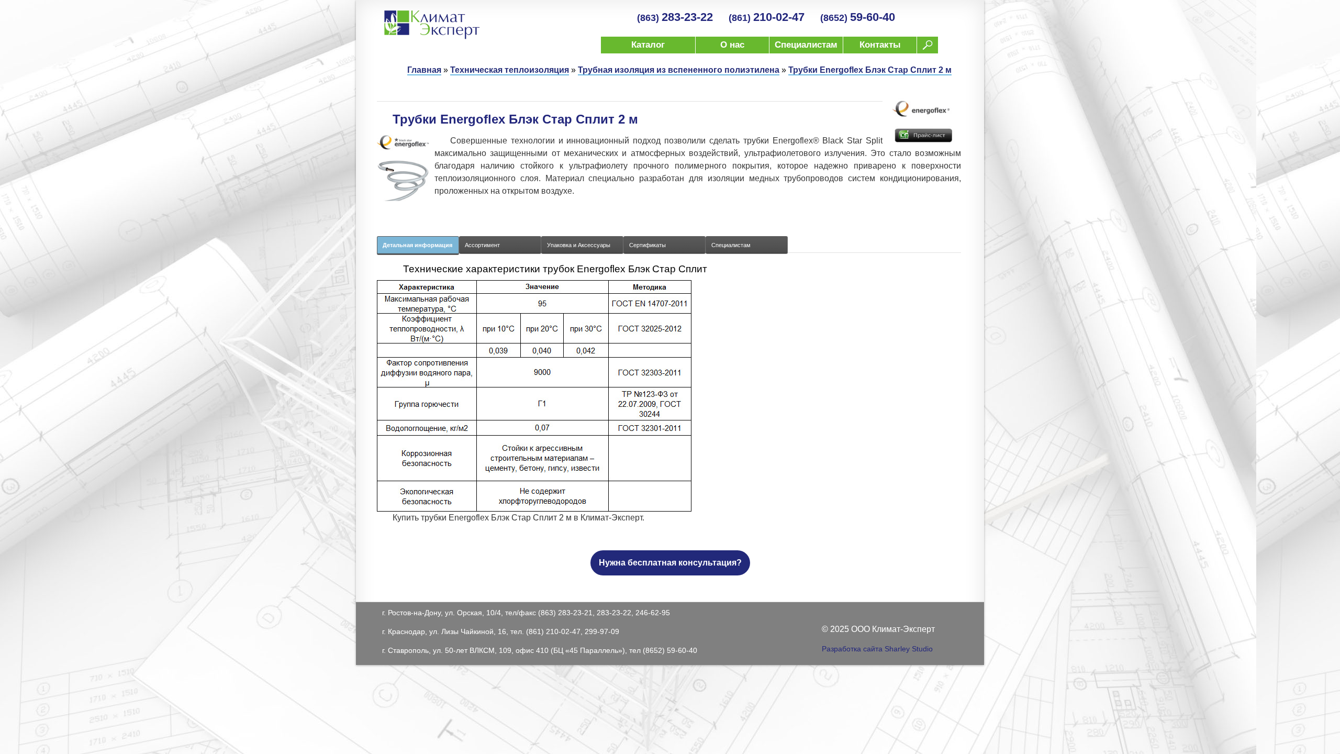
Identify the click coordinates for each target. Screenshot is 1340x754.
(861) (767, 18)
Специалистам (806, 45)
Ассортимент (482, 245)
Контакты (880, 45)
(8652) (857, 18)
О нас (732, 45)
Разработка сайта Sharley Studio (877, 649)
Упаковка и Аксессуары (578, 245)
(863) (675, 18)
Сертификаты (647, 245)
